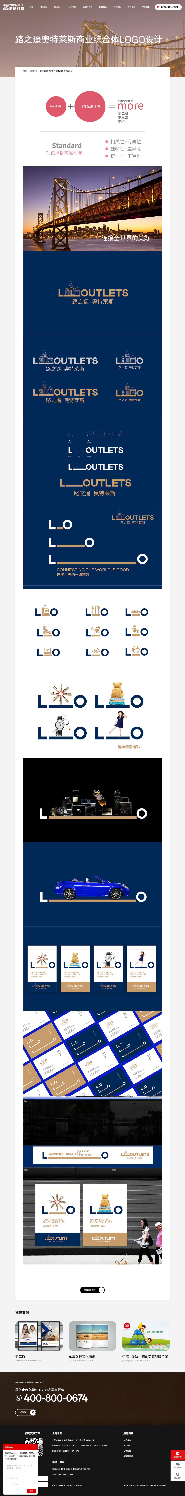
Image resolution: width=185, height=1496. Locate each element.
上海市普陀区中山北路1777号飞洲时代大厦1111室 (73, 1440)
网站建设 (127, 1440)
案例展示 (33, 71)
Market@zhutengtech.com (65, 1451)
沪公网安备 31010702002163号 (135, 1486)
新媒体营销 (128, 1456)
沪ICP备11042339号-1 (158, 1486)
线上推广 (127, 1445)
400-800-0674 (56, 1397)
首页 (25, 71)
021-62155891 (101, 1445)
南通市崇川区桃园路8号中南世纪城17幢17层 (71, 1469)
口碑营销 (127, 1451)
